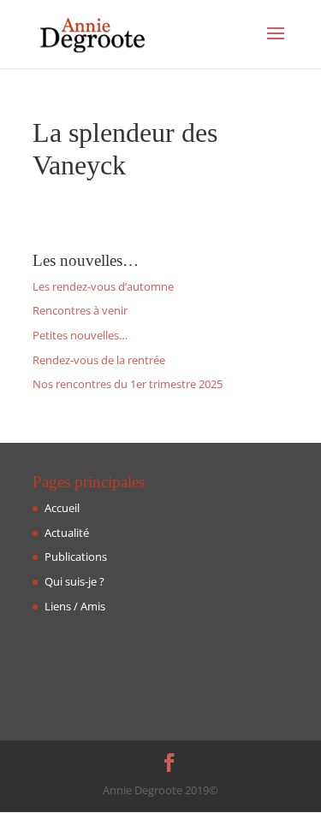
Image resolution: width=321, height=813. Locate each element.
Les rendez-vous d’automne (103, 286)
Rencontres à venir (80, 310)
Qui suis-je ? (74, 581)
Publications (76, 556)
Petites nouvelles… (80, 335)
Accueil (62, 507)
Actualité (67, 532)
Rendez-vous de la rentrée (99, 360)
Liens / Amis (75, 606)
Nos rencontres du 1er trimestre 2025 (128, 384)
